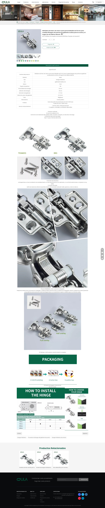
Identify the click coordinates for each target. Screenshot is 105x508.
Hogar (18, 2)
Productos (26, 2)
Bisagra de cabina (21, 497)
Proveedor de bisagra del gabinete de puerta (39, 437)
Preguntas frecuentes (45, 497)
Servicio (53, 2)
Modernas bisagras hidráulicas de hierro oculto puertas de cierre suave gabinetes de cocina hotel (44, 467)
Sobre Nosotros (35, 2)
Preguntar (50, 44)
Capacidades (33, 495)
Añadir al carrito (50, 47)
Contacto (80, 2)
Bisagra (18, 495)
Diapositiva (19, 493)
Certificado (32, 497)
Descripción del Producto (52, 65)
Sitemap (69, 505)
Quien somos (33, 493)
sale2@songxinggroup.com (68, 493)
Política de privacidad (76, 505)
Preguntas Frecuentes (63, 2)
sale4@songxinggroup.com (67, 495)
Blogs (73, 2)
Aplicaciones (45, 2)
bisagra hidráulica (21, 437)
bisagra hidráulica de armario (59, 437)
